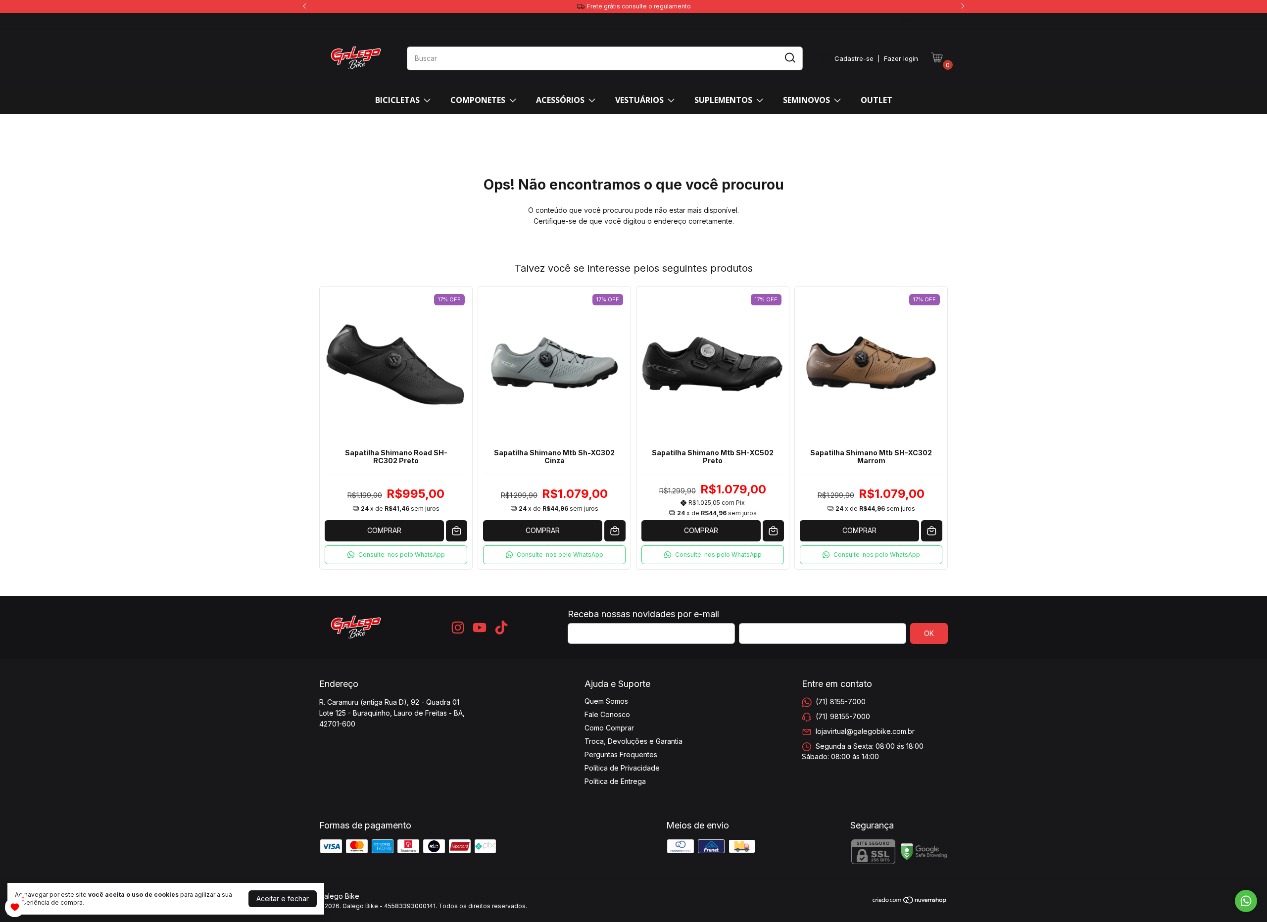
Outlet (876, 100)
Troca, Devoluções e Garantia (633, 741)
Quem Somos (606, 701)
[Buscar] (789, 58)
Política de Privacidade (622, 768)
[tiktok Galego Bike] (939, 21)
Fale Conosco (607, 714)
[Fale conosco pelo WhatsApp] (1246, 901)
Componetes (477, 100)
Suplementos (723, 100)
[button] (396, 554)
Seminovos (806, 100)
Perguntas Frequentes (621, 754)
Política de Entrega (615, 781)
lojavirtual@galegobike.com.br (865, 731)
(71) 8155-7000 (841, 701)
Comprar (384, 530)
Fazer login (901, 58)
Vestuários (639, 100)
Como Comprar (609, 728)
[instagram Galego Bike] (906, 21)
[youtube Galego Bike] (923, 21)
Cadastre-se (854, 58)
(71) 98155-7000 (843, 716)
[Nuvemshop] (910, 901)
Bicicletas (397, 100)
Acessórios (560, 100)
